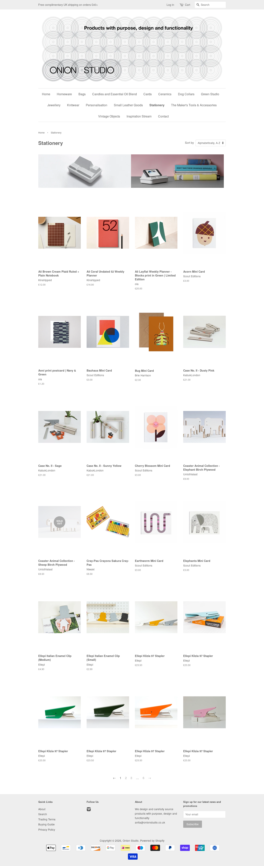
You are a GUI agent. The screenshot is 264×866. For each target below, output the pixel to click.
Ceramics (164, 94)
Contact (163, 116)
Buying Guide (46, 824)
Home (46, 94)
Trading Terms (46, 819)
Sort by (189, 142)
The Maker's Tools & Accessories (194, 105)
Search (42, 814)
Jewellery (53, 105)
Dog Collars (186, 94)
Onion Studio (131, 840)
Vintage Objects (109, 116)
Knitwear (73, 105)
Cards (147, 94)
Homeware (64, 94)
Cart (187, 5)
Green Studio (210, 94)
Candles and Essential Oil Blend (114, 94)
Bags (82, 94)
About (41, 809)
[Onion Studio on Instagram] (89, 810)
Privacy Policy (46, 829)
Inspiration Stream (139, 116)
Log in (170, 5)
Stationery (156, 105)
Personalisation (96, 105)
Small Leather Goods (128, 105)
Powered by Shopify (152, 840)
